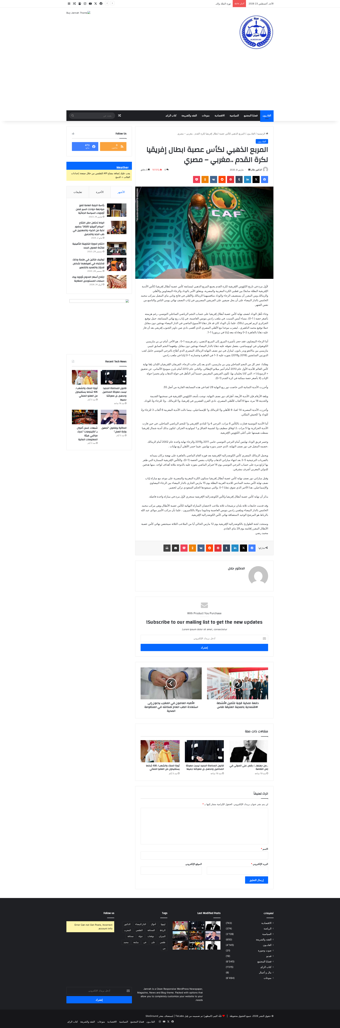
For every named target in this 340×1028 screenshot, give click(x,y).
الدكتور (127, 924)
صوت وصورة (264, 950)
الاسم (264, 848)
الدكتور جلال (256, 169)
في (144, 942)
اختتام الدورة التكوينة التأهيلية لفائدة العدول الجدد (88, 246)
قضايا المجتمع (251, 115)
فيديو (268, 956)
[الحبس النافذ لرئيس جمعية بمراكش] (180, 945)
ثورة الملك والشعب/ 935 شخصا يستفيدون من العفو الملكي (201, 3)
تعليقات (77, 192)
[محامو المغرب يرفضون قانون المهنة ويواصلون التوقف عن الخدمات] (180, 935)
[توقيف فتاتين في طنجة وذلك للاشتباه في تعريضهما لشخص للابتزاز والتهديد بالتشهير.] (116, 264)
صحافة (131, 936)
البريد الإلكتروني (259, 864)
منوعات (206, 115)
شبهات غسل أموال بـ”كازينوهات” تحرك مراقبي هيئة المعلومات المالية (87, 434)
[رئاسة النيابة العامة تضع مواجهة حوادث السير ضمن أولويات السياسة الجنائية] (116, 210)
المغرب (127, 930)
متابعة (135, 942)
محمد (126, 942)
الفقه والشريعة (189, 115)
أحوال (153, 924)
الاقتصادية (220, 115)
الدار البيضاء (140, 924)
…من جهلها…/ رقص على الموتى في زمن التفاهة (249, 767)
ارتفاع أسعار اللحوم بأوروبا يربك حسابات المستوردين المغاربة (88, 279)
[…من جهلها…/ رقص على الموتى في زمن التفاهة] (248, 751)
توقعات (151, 936)
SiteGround (152, 1016)
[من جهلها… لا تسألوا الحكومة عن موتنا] (212, 945)
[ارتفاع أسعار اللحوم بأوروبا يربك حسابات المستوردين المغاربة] (116, 281)
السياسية (234, 115)
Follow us (109, 913)
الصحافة (151, 930)
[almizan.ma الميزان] (256, 32)
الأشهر (121, 192)
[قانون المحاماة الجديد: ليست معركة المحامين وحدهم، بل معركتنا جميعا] (204, 751)
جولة (140, 936)
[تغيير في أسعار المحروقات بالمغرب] (196, 945)
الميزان (162, 936)
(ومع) (163, 924)
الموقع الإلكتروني (193, 864)
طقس (162, 942)
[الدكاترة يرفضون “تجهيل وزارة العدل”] (113, 417)
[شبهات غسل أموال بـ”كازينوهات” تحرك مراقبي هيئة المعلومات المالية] (85, 417)
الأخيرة (100, 192)
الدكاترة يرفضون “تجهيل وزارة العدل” (113, 430)
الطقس (139, 930)
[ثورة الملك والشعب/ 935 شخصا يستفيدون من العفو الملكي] (160, 751)
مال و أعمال (265, 972)
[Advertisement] (170, 84)
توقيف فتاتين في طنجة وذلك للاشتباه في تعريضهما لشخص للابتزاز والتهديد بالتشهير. (88, 263)
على (153, 942)
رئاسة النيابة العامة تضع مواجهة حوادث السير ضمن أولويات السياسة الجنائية (90, 209)
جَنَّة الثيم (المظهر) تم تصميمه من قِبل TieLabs (198, 1016)
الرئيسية (261, 133)
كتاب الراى (171, 115)
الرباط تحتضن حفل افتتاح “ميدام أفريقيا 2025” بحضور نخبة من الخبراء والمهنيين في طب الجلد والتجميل (88, 228)
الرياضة (267, 928)
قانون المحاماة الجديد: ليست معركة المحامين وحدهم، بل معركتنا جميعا (205, 767)
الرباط (162, 930)
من (164, 948)
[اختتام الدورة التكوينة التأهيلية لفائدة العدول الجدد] (116, 248)
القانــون (267, 115)
